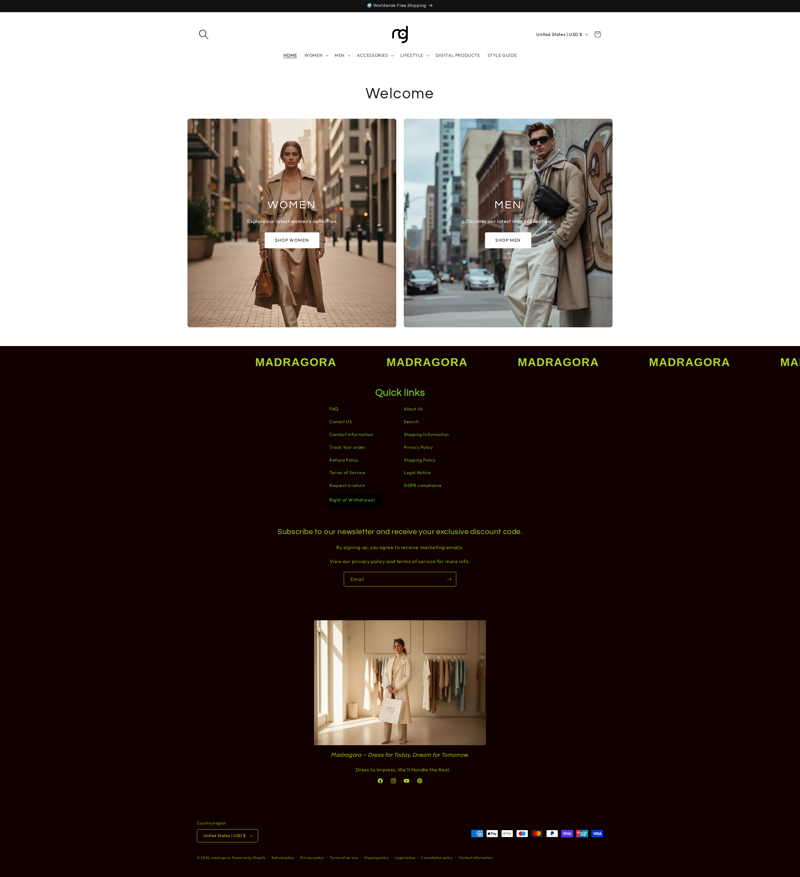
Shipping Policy (420, 460)
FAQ (333, 409)
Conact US (340, 421)
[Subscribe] (449, 579)
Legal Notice (417, 472)
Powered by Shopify (249, 857)
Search (411, 421)
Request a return (347, 485)
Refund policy (283, 857)
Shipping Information (426, 434)
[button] (204, 34)
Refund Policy (343, 460)
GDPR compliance (423, 485)
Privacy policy (312, 857)
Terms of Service (347, 472)
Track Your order (347, 447)
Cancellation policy (436, 857)
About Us (413, 409)
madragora (221, 857)
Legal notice (405, 857)
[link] (292, 223)
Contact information (351, 434)
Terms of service (344, 857)
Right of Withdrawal (352, 500)
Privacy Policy (418, 447)
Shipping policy (376, 857)
